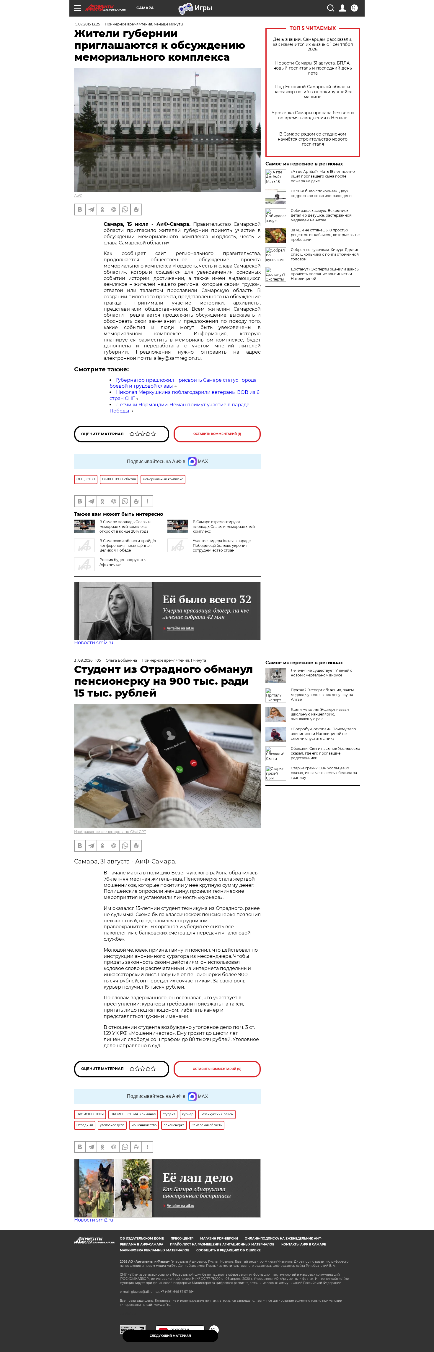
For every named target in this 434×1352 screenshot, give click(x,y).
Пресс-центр (182, 1238)
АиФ (78, 195)
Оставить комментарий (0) (217, 1069)
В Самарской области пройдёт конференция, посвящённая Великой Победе (127, 545)
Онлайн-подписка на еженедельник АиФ (283, 1238)
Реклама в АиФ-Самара (141, 1244)
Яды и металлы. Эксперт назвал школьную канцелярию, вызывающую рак (320, 714)
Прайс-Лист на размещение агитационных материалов (222, 1244)
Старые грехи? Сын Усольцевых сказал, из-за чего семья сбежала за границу (324, 773)
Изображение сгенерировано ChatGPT (110, 831)
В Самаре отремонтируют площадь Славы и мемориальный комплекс (224, 527)
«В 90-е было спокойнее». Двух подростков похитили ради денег (322, 193)
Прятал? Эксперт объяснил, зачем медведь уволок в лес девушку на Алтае (322, 695)
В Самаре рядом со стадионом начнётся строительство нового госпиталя (312, 139)
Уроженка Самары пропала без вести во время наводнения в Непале (313, 115)
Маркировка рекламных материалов (155, 1250)
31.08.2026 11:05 (87, 660)
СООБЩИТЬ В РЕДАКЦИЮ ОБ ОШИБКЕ (228, 1250)
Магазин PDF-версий (219, 1238)
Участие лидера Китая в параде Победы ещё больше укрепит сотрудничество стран (222, 545)
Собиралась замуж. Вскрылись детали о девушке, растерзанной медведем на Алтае (321, 215)
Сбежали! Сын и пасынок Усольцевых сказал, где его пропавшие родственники (325, 753)
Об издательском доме (142, 1238)
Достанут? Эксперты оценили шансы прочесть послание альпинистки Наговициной (325, 274)
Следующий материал (170, 1336)
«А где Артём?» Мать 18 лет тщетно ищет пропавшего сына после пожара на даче (323, 176)
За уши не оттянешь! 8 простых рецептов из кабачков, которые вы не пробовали (325, 235)
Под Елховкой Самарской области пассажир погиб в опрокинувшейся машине (312, 91)
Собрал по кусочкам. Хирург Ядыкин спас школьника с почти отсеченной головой (325, 254)
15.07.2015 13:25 (87, 24)
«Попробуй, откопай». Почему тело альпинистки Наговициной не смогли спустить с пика (323, 734)
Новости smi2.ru (93, 642)
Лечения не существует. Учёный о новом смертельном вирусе (322, 672)
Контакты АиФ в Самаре (303, 1244)
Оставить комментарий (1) (217, 434)
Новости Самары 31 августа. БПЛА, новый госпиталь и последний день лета (312, 68)
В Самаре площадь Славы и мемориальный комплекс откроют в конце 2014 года (125, 527)
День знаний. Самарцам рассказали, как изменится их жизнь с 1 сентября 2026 (313, 44)
